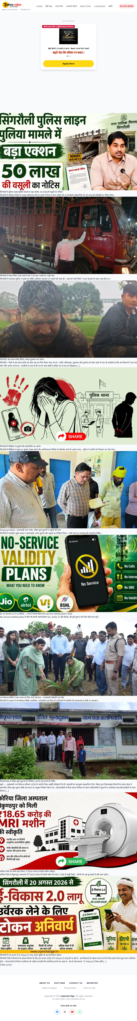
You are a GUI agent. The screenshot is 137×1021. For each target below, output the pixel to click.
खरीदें (110, 6)
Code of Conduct (49, 988)
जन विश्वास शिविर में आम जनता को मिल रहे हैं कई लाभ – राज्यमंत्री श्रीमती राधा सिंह (32, 697)
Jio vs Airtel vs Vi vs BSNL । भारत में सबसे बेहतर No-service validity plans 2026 (36, 613)
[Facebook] (57, 1012)
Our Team (59, 983)
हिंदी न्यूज (49, 6)
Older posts (6, 964)
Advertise (92, 983)
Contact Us (75, 983)
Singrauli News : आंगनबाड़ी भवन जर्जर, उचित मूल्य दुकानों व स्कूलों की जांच (30, 529)
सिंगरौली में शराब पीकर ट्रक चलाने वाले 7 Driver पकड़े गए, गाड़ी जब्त (27, 275)
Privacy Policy (70, 988)
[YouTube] (72, 1012)
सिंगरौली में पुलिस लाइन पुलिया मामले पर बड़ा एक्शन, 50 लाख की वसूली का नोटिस (31, 191)
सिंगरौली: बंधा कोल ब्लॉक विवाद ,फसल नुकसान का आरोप (22, 359)
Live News (127, 6)
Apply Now (68, 63)
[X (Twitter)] (64, 1012)
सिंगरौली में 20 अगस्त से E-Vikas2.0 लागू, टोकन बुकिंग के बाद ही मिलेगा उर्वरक (30, 955)
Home (39, 6)
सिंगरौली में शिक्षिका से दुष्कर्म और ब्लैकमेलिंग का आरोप (20, 446)
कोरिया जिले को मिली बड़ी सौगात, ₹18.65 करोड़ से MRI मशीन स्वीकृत (27, 871)
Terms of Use (89, 988)
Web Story (85, 6)
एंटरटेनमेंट (59, 6)
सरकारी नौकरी (71, 6)
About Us (44, 983)
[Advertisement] (68, 90)
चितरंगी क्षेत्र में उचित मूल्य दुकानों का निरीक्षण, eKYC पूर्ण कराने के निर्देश (27, 781)
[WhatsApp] (79, 1012)
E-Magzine (99, 6)
